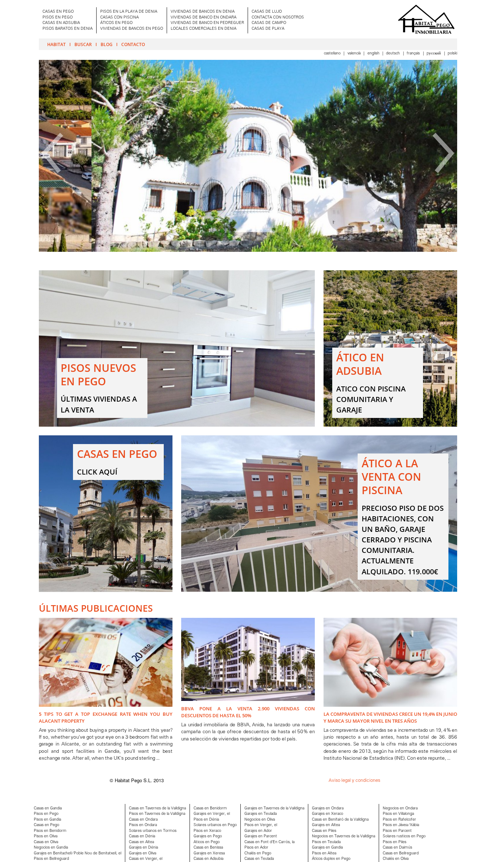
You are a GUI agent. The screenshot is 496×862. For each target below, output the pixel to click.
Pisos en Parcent (397, 831)
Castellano (333, 53)
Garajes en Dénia (143, 847)
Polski (452, 53)
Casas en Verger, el (145, 859)
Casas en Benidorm (210, 808)
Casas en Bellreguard (401, 853)
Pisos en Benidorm (50, 831)
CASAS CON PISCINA (119, 17)
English (374, 53)
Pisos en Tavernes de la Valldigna (157, 814)
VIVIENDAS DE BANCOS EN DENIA (203, 11)
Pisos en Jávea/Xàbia (401, 825)
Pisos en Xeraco (207, 831)
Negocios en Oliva (259, 819)
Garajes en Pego (208, 836)
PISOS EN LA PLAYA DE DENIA (128, 11)
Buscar (83, 44)
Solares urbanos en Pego (215, 825)
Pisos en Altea (324, 853)
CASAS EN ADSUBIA (61, 23)
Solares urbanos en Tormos (152, 831)
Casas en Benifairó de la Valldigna (340, 819)
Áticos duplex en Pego (331, 859)
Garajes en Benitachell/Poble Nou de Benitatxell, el (77, 853)
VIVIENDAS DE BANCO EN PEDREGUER (207, 23)
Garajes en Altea (326, 825)
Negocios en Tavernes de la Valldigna (343, 836)
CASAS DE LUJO (267, 11)
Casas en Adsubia (208, 859)
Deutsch (393, 53)
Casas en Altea (141, 842)
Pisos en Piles (394, 842)
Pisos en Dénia (206, 819)
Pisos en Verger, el (260, 825)
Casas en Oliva (46, 842)
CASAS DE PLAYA (268, 28)
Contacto (133, 44)
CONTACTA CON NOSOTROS (278, 17)
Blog (107, 44)
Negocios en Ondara (400, 808)
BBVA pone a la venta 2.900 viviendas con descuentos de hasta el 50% (248, 712)
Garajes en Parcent (260, 836)
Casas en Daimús (397, 847)
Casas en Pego (46, 825)
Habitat (56, 44)
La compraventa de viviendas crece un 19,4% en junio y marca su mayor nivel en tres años (390, 717)
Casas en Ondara (143, 819)
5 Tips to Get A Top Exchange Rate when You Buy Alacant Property (105, 717)
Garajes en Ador (258, 831)
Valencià (354, 53)
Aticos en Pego (207, 842)
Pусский (434, 53)
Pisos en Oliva (45, 836)
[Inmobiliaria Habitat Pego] (426, 19)
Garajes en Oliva (142, 853)
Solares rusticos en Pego (404, 836)
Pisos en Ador (256, 847)
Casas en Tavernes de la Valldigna (157, 808)
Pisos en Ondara (143, 825)
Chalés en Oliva (395, 859)
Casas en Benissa (208, 847)
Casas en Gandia (48, 808)
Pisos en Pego (46, 814)
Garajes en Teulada (260, 814)
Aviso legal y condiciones (354, 780)
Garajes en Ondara (327, 808)
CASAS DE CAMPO (269, 23)
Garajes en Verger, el (212, 814)
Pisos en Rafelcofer (399, 819)
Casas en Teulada (259, 859)
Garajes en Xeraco (327, 814)
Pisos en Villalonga (398, 814)
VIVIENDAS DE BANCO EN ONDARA (203, 17)
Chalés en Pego (257, 853)
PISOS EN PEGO (57, 17)
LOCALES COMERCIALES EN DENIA (203, 28)
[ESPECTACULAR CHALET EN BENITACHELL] (248, 250)
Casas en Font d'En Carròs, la (269, 842)
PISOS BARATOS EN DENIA (67, 28)
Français (414, 53)
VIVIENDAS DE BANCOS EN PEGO (131, 28)
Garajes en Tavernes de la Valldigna (274, 808)
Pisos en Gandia (47, 819)
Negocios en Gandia (51, 847)
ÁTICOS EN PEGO (116, 23)
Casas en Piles (324, 831)
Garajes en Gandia (327, 847)
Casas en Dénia (142, 836)
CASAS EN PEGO (58, 11)
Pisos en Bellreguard (51, 859)
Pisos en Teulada (326, 842)
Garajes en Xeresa (209, 853)
